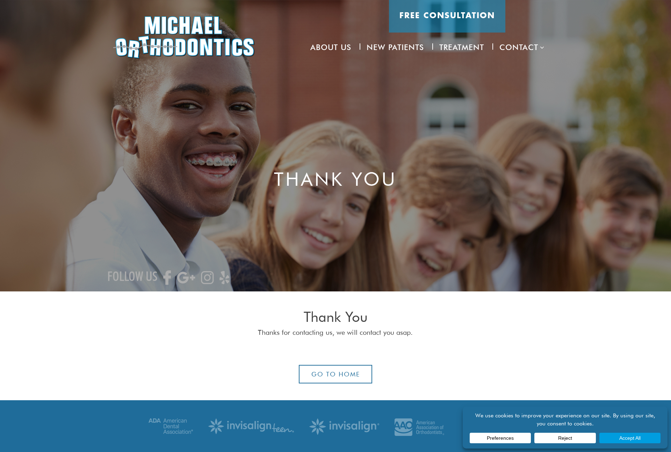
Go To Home (335, 374)
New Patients (395, 47)
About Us (330, 47)
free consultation (447, 16)
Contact (518, 47)
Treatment (461, 47)
